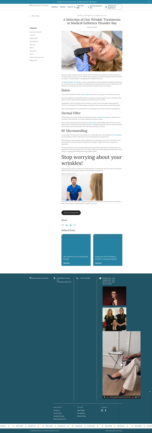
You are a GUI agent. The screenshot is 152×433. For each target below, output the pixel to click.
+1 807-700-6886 (85, 278)
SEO (114, 430)
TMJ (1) (32, 54)
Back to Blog (35, 16)
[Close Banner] (148, 1)
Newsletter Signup (59, 416)
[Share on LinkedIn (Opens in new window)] (66, 225)
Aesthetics (55, 7)
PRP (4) (32, 48)
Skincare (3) (33, 51)
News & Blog (80, 410)
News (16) (32, 44)
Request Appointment (60, 419)
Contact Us (57, 410)
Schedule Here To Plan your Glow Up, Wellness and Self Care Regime (76, 2)
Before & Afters (81, 416)
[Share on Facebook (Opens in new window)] (62, 225)
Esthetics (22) (34, 38)
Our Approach (81, 413)
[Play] (104, 397)
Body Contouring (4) (35, 32)
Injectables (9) (34, 41)
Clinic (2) (32, 35)
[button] (121, 365)
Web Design (108, 430)
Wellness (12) (33, 60)
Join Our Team (58, 413)
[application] (122, 365)
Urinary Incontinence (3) (36, 57)
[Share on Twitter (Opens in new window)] (70, 225)
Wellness (62, 7)
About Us (70, 7)
